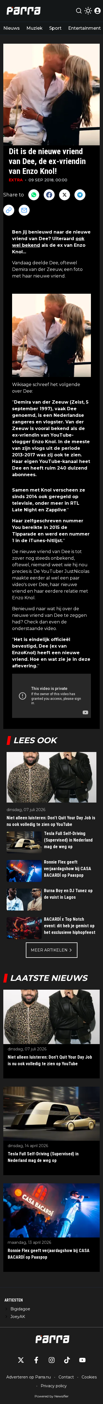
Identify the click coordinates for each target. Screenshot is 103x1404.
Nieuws (11, 28)
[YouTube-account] (82, 1360)
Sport (55, 28)
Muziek (34, 28)
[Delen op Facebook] (49, 194)
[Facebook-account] (36, 1360)
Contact (66, 1377)
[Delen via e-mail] (24, 210)
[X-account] (21, 1360)
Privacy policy (54, 1385)
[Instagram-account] (51, 1360)
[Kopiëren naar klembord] (8, 210)
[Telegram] (79, 194)
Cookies (89, 1377)
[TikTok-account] (67, 1360)
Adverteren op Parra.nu (28, 1377)
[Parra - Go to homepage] (22, 10)
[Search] (79, 10)
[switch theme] (88, 11)
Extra (16, 179)
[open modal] (97, 10)
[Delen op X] (64, 194)
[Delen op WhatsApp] (33, 194)
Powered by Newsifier (52, 1396)
